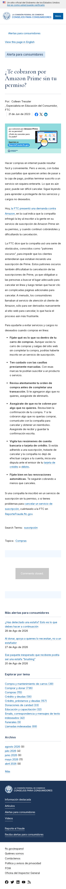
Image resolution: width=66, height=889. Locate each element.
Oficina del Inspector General (22, 873)
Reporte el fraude (15, 828)
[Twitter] (12, 882)
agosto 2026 (12, 746)
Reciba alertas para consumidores (24, 834)
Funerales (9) (13, 722)
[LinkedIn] (18, 882)
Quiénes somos (14, 853)
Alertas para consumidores (24, 33)
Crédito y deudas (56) (18, 696)
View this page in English (19, 42)
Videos (9, 818)
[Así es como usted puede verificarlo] (31, 4)
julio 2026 (10, 751)
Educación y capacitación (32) (23, 709)
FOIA (8, 868)
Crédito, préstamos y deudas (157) (26, 701)
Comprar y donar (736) (19, 688)
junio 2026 (11, 755)
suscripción (31, 527)
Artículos (10, 806)
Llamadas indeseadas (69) (21, 726)
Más (7, 771)
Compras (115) (13, 692)
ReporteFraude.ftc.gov (18, 514)
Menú (58, 16)
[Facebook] (6, 882)
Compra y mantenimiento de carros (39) (29, 683)
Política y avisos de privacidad (23, 863)
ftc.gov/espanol (14, 848)
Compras (21, 540)
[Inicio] (27, 19)
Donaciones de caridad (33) (22, 705)
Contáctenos (12, 858)
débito (25, 466)
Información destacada (18, 799)
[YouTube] (23, 882)
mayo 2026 (11, 759)
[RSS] (29, 882)
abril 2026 (11, 763)
